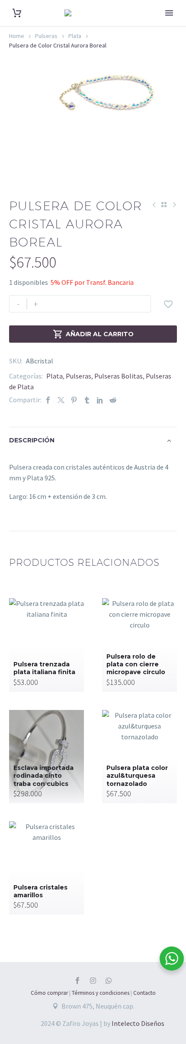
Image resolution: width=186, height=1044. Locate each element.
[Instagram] (93, 980)
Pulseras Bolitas (118, 376)
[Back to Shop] (164, 204)
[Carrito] (17, 13)
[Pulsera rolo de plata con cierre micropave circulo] (139, 644)
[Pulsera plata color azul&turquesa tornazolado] (139, 756)
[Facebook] (48, 399)
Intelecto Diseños (138, 1023)
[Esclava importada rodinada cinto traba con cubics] (46, 756)
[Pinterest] (73, 399)
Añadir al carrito (93, 334)
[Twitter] (61, 399)
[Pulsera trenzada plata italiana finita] (46, 644)
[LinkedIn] (99, 399)
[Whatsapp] (108, 980)
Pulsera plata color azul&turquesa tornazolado (137, 775)
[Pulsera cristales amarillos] (46, 868)
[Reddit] (112, 399)
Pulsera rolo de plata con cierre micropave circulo (135, 664)
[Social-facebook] (77, 980)
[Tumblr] (86, 399)
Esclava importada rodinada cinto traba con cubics (43, 775)
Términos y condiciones (100, 993)
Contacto (144, 993)
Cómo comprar (49, 993)
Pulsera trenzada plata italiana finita (44, 668)
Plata (74, 36)
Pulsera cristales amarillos (40, 891)
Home (16, 36)
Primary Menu (169, 12)
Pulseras (46, 36)
